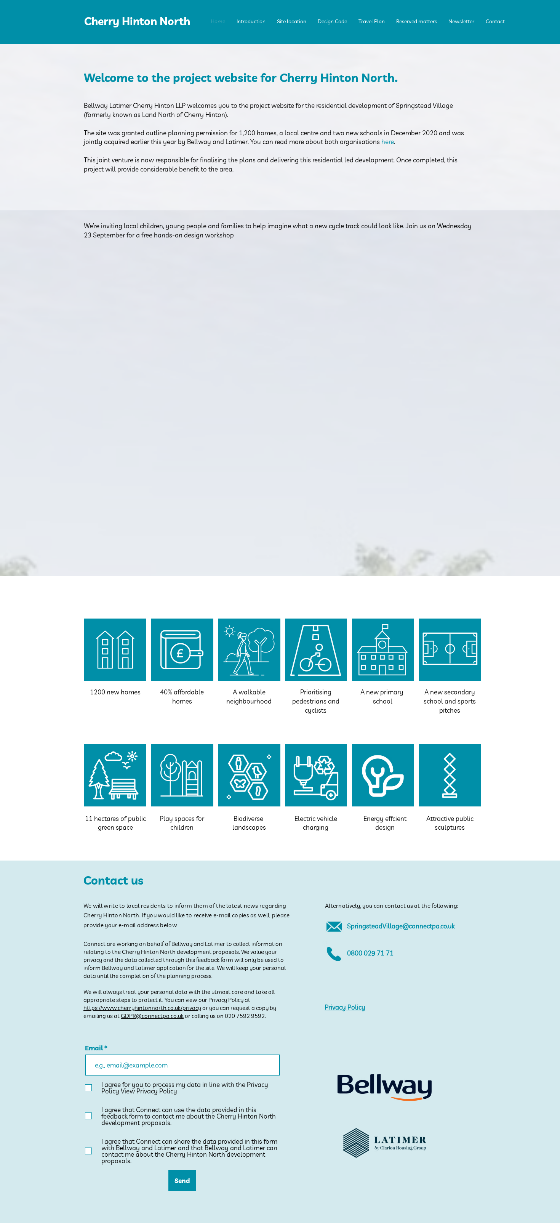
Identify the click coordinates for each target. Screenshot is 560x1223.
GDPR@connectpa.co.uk (152, 1015)
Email (94, 1048)
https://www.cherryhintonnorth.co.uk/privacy (142, 1007)
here (387, 142)
